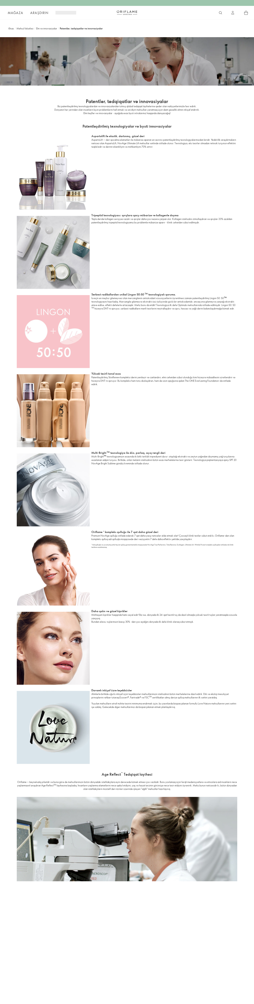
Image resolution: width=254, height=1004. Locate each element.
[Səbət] (246, 12)
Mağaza (15, 13)
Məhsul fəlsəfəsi (25, 28)
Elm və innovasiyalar (46, 28)
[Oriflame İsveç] (127, 13)
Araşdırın (39, 13)
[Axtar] (220, 12)
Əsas (11, 28)
